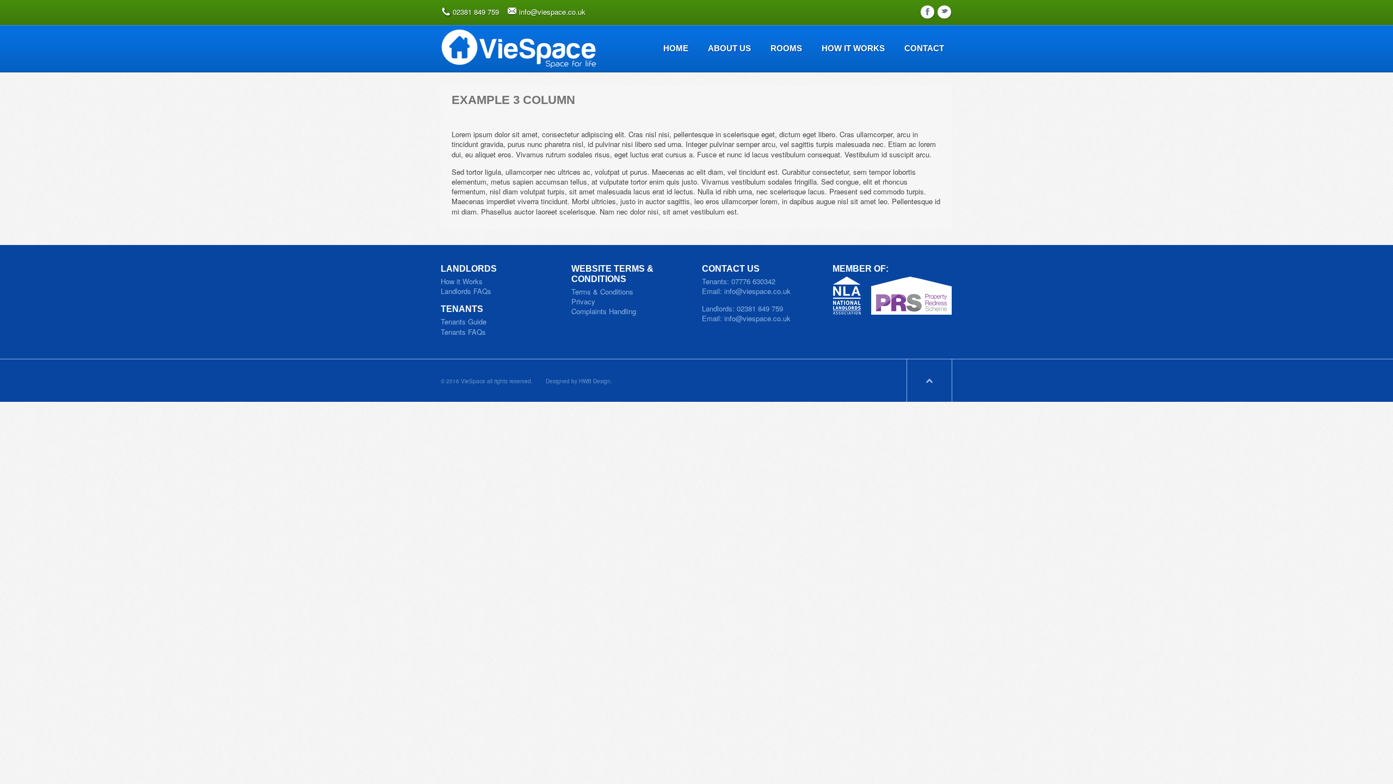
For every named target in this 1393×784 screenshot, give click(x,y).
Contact (924, 48)
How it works (853, 48)
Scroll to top (929, 380)
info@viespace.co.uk (552, 12)
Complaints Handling (603, 311)
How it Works (462, 281)
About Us (729, 48)
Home (675, 48)
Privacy (583, 301)
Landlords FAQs (466, 291)
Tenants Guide (463, 321)
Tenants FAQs (463, 332)
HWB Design (595, 381)
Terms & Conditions (602, 291)
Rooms (786, 48)
